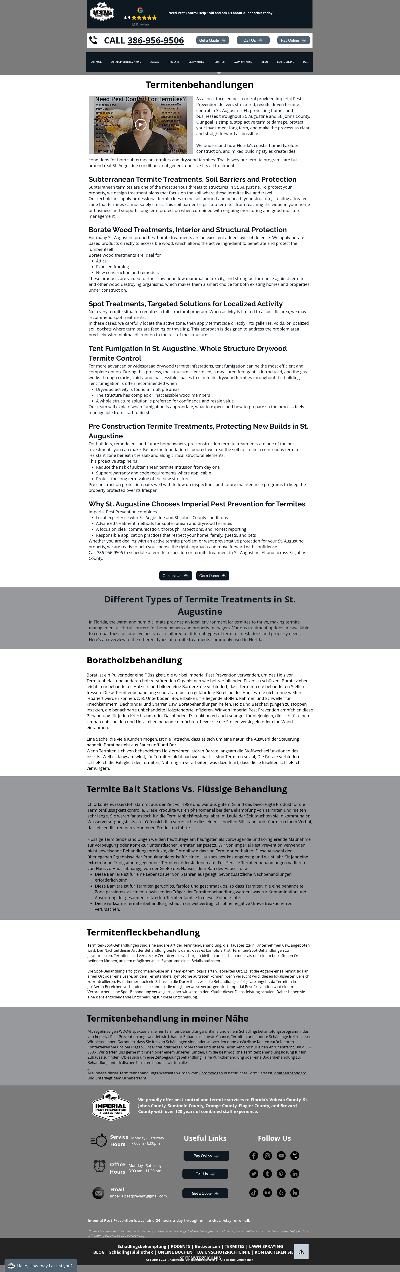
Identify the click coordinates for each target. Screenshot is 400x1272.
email (244, 1220)
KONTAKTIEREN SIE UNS (279, 1252)
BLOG (99, 1252)
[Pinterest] (281, 1173)
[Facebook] (253, 1155)
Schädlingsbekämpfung (142, 1246)
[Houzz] (294, 1192)
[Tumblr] (267, 1173)
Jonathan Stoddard (289, 1073)
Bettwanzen (207, 1246)
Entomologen (211, 1073)
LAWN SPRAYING (266, 1246)
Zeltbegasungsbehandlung (178, 1057)
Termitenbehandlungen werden (135, 839)
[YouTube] (281, 1155)
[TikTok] (253, 1192)
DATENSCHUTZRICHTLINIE (223, 1252)
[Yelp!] (281, 1192)
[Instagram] (267, 1155)
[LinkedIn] (294, 1173)
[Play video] (141, 125)
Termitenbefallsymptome (170, 976)
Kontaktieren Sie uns (106, 1047)
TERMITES (234, 1246)
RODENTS (180, 1246)
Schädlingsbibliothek (131, 1252)
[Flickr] (267, 1192)
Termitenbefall (101, 680)
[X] (294, 1155)
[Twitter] (253, 1173)
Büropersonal (191, 1047)
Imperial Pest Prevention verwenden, (224, 675)
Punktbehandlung (228, 1057)
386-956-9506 (156, 40)
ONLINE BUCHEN (175, 1252)
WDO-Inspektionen (135, 1031)
